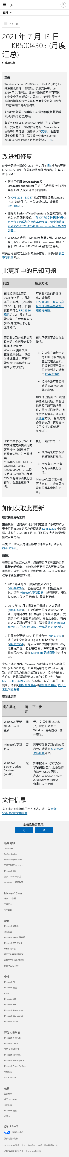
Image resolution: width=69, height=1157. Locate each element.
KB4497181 (52, 374)
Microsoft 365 (10, 871)
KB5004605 (15, 206)
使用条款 (32, 1145)
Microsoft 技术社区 (12, 1054)
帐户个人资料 (10, 898)
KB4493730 (16, 588)
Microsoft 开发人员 (12, 1037)
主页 (49, 140)
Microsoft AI (9, 982)
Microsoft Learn (11, 1043)
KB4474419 (16, 610)
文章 (44, 131)
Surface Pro (9, 848)
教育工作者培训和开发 (14, 954)
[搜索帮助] (12, 4)
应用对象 (10, 62)
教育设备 (8, 931)
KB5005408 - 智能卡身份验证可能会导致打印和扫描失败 (50, 306)
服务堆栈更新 (27, 685)
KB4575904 (16, 644)
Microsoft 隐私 (10, 1110)
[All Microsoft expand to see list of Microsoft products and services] (4, 5)
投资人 (7, 1116)
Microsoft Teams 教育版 (14, 937)
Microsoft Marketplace (14, 1060)
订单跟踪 (8, 909)
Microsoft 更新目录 (32, 592)
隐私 (23, 1145)
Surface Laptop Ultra (13, 859)
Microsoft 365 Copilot (13, 1016)
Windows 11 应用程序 (13, 882)
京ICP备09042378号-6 (13, 1151)
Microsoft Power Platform (15, 1066)
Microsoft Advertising (13, 1010)
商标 (40, 1145)
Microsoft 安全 (10, 987)
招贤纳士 (8, 1093)
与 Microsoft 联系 (11, 1145)
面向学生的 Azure (11, 965)
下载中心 (8, 904)
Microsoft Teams (11, 1021)
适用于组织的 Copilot (13, 865)
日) (49, 165)
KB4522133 (49, 528)
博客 (41, 418)
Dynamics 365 (10, 999)
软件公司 (8, 1071)
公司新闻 (8, 1105)
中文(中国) (14, 1126)
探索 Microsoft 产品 (12, 876)
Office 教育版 (10, 948)
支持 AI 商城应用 (11, 1049)
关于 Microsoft (10, 1099)
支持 (6, 12)
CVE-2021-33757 (22, 197)
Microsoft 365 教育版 (13, 943)
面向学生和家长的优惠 (14, 960)
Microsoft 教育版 (11, 926)
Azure (6, 993)
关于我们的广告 (51, 1145)
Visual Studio (10, 1077)
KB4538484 (56, 635)
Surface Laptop (10, 854)
